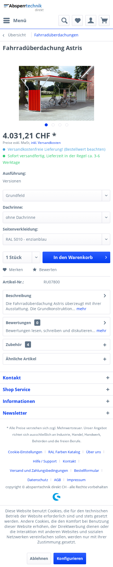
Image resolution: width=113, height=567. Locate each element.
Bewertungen (18, 322)
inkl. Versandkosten (46, 142)
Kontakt (69, 461)
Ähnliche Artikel (21, 358)
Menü (19, 20)
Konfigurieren (70, 558)
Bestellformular (86, 470)
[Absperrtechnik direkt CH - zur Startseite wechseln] (24, 7)
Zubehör (17, 344)
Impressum (76, 479)
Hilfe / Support (45, 461)
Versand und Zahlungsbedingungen (39, 470)
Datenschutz (37, 479)
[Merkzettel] (77, 20)
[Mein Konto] (90, 20)
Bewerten (47, 269)
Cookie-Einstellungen (25, 451)
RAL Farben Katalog (64, 451)
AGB (57, 479)
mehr (80, 308)
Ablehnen (39, 558)
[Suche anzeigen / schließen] (63, 20)
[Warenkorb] (104, 20)
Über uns (93, 451)
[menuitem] (14, 20)
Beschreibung (18, 295)
